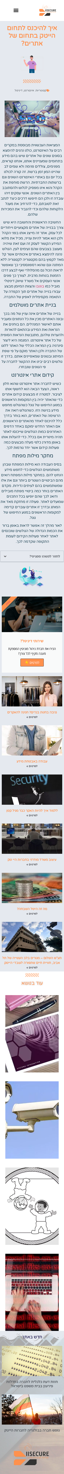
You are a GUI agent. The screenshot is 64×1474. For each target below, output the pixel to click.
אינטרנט (29, 90)
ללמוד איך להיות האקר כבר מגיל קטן (32, 811)
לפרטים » (32, 717)
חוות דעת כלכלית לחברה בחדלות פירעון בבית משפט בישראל (32, 1383)
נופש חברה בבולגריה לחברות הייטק (32, 1430)
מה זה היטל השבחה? (32, 909)
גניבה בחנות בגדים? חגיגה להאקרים (32, 712)
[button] (16, 10)
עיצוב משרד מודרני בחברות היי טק (32, 860)
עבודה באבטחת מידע (32, 761)
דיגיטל (18, 90)
